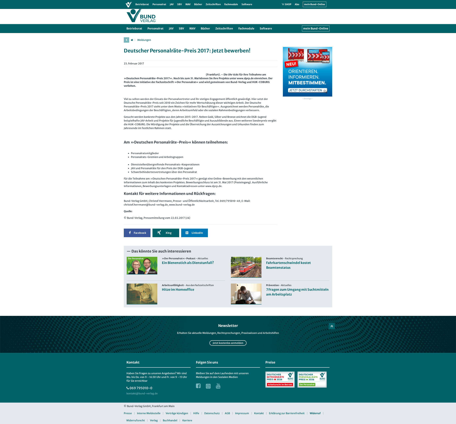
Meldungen (144, 40)
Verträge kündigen (177, 413)
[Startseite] (131, 40)
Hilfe (196, 413)
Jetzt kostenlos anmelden (228, 343)
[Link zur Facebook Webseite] (198, 385)
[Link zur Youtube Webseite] (218, 385)
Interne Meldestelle (148, 413)
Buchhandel (170, 420)
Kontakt (259, 413)
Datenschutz (212, 413)
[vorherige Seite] (126, 40)
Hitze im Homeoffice (178, 289)
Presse (128, 413)
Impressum (242, 413)
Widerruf (315, 413)
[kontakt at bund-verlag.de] (142, 393)
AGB (227, 413)
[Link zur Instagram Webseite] (208, 385)
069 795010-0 (140, 388)
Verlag (154, 420)
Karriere (187, 420)
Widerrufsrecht (135, 420)
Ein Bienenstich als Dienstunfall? (188, 263)
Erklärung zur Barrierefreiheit (287, 413)
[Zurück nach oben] (332, 326)
